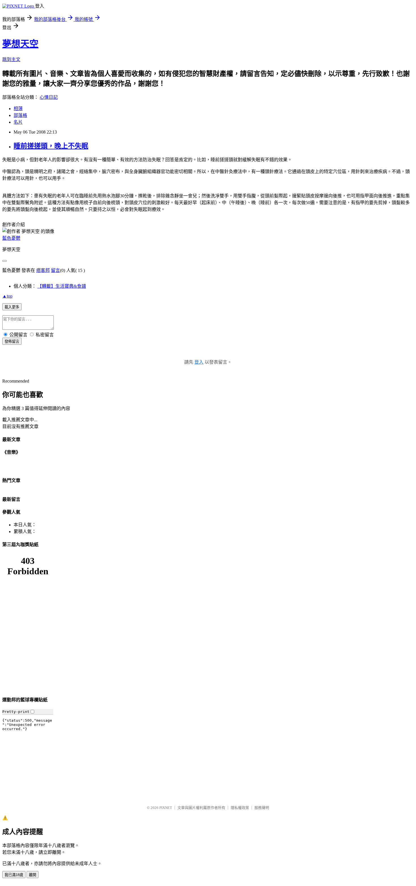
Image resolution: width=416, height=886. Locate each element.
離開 (32, 875)
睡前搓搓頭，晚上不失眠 (51, 146)
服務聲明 (261, 808)
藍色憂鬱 (11, 238)
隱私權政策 (240, 808)
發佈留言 (12, 341)
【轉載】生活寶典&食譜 (61, 286)
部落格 (20, 115)
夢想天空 (20, 44)
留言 (55, 270)
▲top (7, 296)
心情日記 (49, 97)
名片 (18, 122)
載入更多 (12, 307)
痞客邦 (43, 270)
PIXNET (165, 808)
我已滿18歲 (14, 875)
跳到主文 (11, 59)
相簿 (18, 108)
